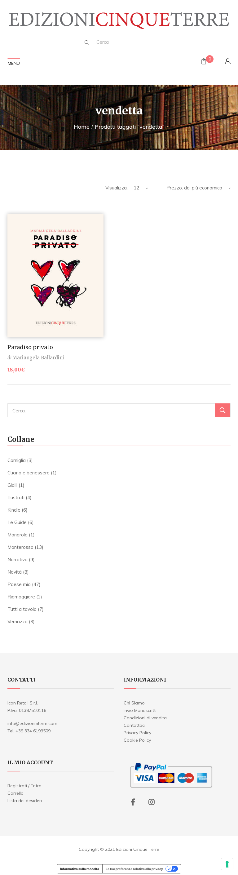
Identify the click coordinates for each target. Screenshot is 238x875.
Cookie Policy (137, 740)
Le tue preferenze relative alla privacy (134, 869)
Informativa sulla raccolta (79, 869)
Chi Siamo (134, 703)
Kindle (13, 510)
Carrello (15, 793)
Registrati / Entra (24, 785)
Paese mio (19, 584)
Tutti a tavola (22, 609)
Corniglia (16, 460)
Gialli (12, 485)
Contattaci (134, 725)
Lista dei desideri (24, 800)
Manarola (17, 535)
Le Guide (17, 522)
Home (82, 126)
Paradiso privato (30, 347)
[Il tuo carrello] (204, 62)
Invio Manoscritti (140, 710)
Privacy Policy (137, 732)
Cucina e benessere (28, 473)
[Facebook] (133, 802)
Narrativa (17, 559)
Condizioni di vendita (145, 718)
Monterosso (20, 547)
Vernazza (17, 621)
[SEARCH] (87, 42)
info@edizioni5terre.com (32, 723)
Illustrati (15, 497)
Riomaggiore (21, 597)
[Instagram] (151, 802)
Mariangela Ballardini (38, 358)
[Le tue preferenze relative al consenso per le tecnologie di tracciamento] (227, 864)
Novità (14, 572)
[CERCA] (222, 410)
